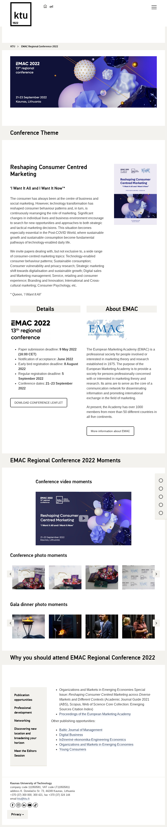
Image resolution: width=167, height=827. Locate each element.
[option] (28, 577)
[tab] (28, 697)
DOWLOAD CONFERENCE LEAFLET (38, 402)
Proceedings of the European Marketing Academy (95, 714)
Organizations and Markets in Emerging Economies (96, 744)
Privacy (16, 814)
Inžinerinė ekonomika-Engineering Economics (92, 739)
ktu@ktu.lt (23, 798)
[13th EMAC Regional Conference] (83, 518)
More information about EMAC (110, 431)
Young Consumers (72, 749)
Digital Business (71, 734)
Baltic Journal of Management (80, 730)
